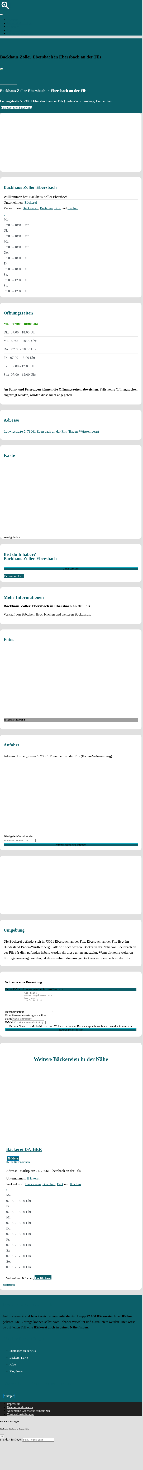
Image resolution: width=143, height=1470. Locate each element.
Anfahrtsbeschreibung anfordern (71, 845)
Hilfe (12, 1364)
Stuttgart (9, 1396)
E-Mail (9, 1022)
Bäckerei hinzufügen (19, 23)
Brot (57, 208)
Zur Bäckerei (43, 1278)
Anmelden (13, 26)
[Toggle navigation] (1, 14)
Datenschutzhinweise (20, 1407)
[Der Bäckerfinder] (5, 10)
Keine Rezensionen (18, 1162)
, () (51, 431)
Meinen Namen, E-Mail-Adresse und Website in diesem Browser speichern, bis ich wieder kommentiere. (72, 1026)
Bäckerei (31, 202)
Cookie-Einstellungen (20, 1414)
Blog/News (16, 1371)
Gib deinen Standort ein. (18, 836)
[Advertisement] (70, 142)
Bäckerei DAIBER (24, 1149)
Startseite (12, 20)
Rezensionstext (14, 1011)
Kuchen (73, 208)
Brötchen (46, 208)
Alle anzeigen (9, 1285)
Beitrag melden (13, 576)
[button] (4, 214)
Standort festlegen (11, 1439)
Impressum (13, 1404)
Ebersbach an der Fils (20, 33)
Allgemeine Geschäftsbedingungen (28, 1410)
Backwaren (30, 208)
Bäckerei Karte (18, 1357)
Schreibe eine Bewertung (16, 107)
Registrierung (15, 30)
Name (8, 1018)
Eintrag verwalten (71, 569)
